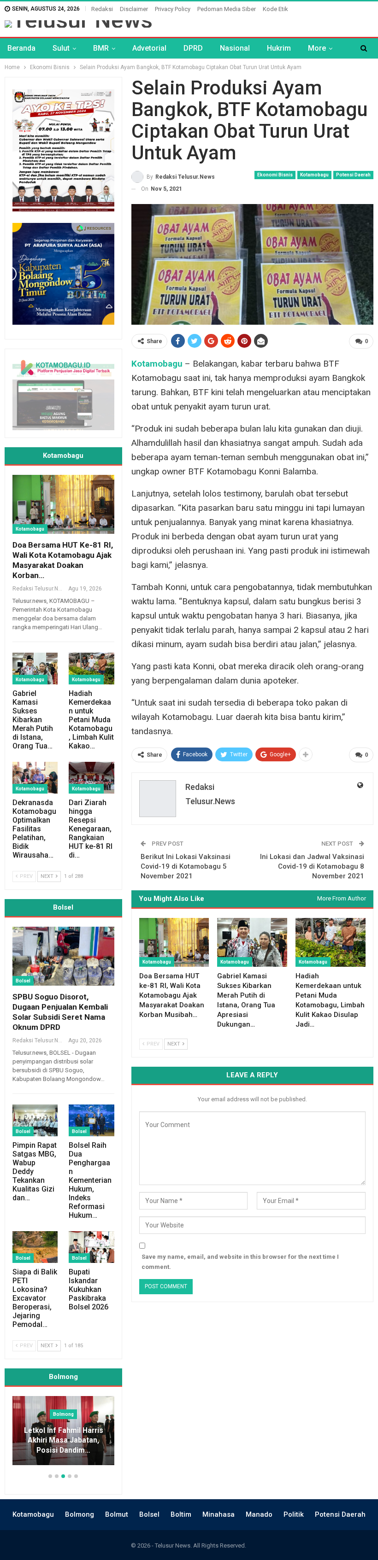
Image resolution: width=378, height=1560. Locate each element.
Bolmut (116, 1514)
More (317, 48)
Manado (259, 1514)
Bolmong (79, 1514)
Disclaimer (134, 9)
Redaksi (102, 9)
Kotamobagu (314, 174)
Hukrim (279, 48)
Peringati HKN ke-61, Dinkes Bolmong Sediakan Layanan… (73, 1440)
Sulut (61, 48)
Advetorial (149, 48)
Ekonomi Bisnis (275, 174)
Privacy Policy (172, 9)
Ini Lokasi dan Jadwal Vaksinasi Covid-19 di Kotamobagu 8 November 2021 (312, 866)
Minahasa (218, 1514)
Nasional (235, 48)
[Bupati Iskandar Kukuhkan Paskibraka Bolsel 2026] (91, 1247)
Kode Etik (275, 9)
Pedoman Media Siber (226, 9)
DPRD (193, 48)
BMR (101, 48)
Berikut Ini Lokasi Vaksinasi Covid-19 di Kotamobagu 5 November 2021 (185, 866)
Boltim (181, 1514)
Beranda (21, 48)
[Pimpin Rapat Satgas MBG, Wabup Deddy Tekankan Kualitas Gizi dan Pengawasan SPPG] (35, 1120)
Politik (294, 1514)
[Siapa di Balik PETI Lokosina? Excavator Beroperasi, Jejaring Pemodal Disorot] (35, 1247)
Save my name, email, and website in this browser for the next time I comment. (240, 1261)
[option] (73, 1435)
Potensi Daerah (353, 174)
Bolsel (23, 980)
